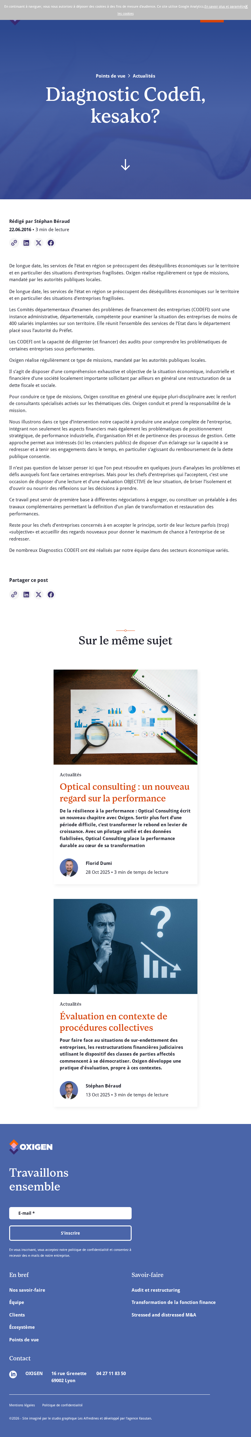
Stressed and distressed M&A (164, 1315)
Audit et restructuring (156, 1290)
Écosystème (22, 1327)
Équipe (16, 1302)
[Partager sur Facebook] (51, 243)
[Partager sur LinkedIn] (26, 243)
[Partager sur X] (38, 243)
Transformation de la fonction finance (174, 1302)
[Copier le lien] (14, 243)
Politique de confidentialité (62, 1405)
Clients (17, 1315)
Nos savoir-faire (27, 1290)
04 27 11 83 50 (111, 1373)
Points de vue (24, 1339)
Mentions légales (22, 1405)
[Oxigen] (30, 1147)
